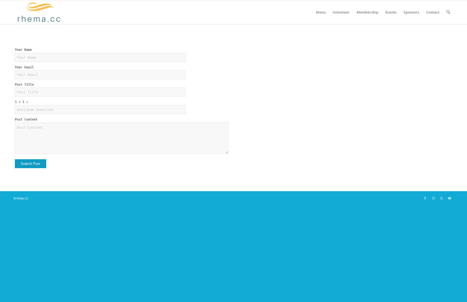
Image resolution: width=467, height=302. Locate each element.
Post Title (24, 85)
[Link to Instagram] (433, 198)
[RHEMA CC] (39, 12)
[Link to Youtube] (449, 198)
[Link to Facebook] (425, 198)
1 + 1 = (21, 102)
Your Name (23, 50)
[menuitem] (320, 12)
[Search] (448, 12)
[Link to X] (441, 198)
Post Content (26, 119)
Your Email (24, 67)
